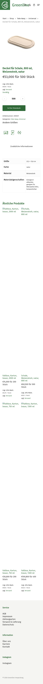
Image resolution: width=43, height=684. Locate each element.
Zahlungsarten (9, 619)
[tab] (21, 146)
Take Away (21, 18)
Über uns (7, 641)
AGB (4, 613)
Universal (32, 18)
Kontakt (6, 647)
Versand (9, 90)
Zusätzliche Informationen (21, 146)
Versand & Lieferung (12, 622)
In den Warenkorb (14, 108)
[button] (38, 5)
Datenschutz (8, 624)
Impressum (7, 616)
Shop (12, 18)
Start (5, 18)
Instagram (7, 663)
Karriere (6, 644)
